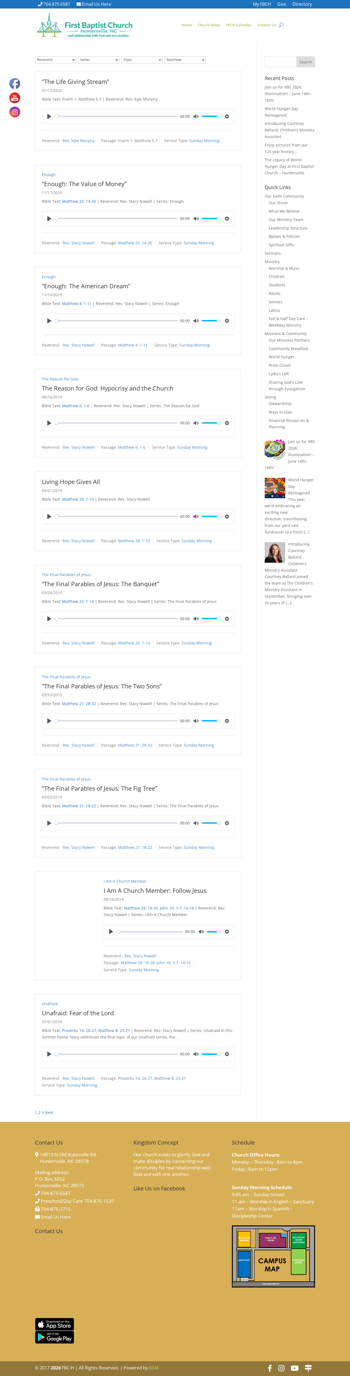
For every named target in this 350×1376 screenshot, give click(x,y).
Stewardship (280, 403)
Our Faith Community (284, 196)
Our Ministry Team (286, 219)
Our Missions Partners (289, 340)
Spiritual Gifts (281, 244)
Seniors (275, 301)
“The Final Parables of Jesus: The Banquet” (100, 584)
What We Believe (284, 211)
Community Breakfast (288, 348)
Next (49, 1112)
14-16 (189, 908)
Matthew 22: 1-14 (78, 601)
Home (187, 25)
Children (277, 276)
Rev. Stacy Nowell (79, 242)
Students (277, 284)
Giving (270, 397)
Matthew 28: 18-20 (141, 908)
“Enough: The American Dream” (86, 286)
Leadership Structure (288, 228)
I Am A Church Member (125, 881)
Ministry (272, 261)
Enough (49, 174)
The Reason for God (60, 379)
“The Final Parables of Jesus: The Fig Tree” (99, 788)
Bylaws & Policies (284, 236)
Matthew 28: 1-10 (78, 499)
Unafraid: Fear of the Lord (78, 1013)
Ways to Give (280, 412)
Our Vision (278, 202)
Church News (209, 25)
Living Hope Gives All (71, 481)
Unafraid (50, 1003)
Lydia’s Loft (279, 373)
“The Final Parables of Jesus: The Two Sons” (102, 686)
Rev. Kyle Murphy (79, 140)
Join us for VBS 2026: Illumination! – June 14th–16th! (288, 93)
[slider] (116, 116)
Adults (275, 293)
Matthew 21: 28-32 (79, 703)
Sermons (273, 253)
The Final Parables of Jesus (66, 574)
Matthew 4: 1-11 (77, 303)
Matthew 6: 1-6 (75, 405)
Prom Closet (280, 365)
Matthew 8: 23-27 (114, 1030)
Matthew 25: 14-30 (79, 201)
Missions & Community (286, 333)
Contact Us (267, 25)
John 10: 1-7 (171, 908)
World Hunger (281, 356)
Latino (274, 310)
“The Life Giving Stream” (75, 81)
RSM (154, 1368)
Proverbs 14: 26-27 (79, 1030)
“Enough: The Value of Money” (84, 184)
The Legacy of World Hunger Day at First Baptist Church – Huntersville (289, 166)
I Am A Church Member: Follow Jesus (155, 890)
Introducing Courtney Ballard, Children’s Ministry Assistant (289, 130)
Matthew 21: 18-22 (79, 805)
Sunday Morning (204, 140)
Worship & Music (284, 268)
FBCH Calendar (239, 25)
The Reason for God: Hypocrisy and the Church (107, 388)
